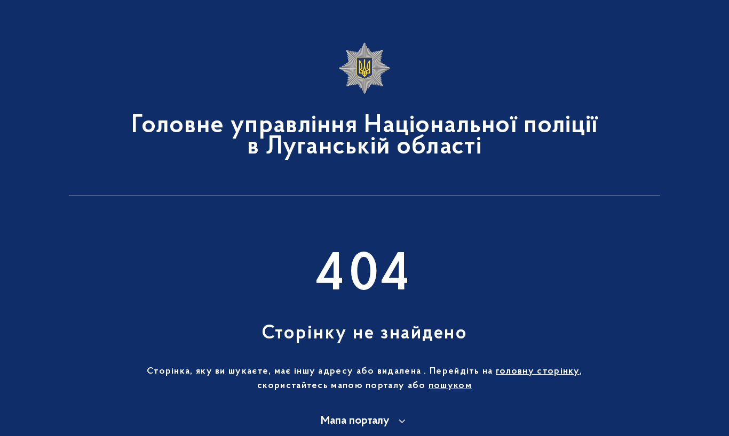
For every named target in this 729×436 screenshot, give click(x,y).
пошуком (450, 386)
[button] (365, 421)
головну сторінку (538, 371)
